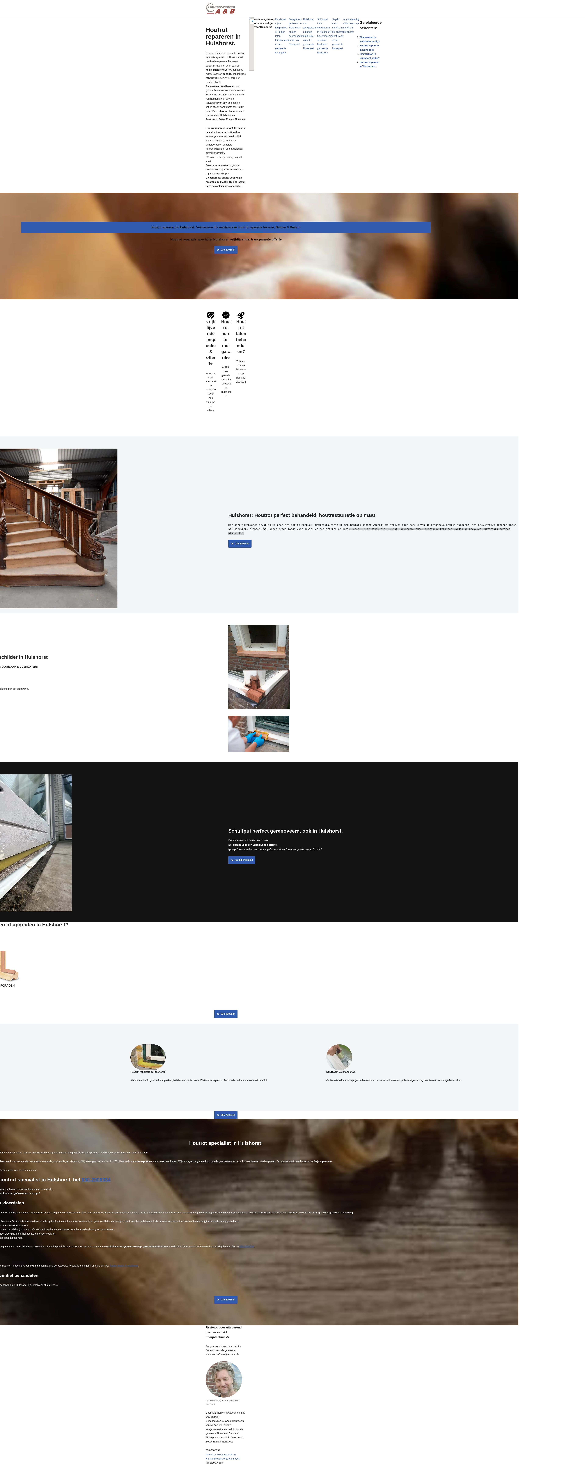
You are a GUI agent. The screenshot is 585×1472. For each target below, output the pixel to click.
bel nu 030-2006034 (242, 860)
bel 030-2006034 (226, 249)
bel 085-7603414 (226, 1115)
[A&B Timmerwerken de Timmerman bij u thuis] (221, 9)
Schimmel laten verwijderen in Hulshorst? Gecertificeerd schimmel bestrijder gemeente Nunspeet (324, 36)
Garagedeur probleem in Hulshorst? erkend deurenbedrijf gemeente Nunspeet (296, 32)
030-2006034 (96, 1179)
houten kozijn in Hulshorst (124, 1266)
